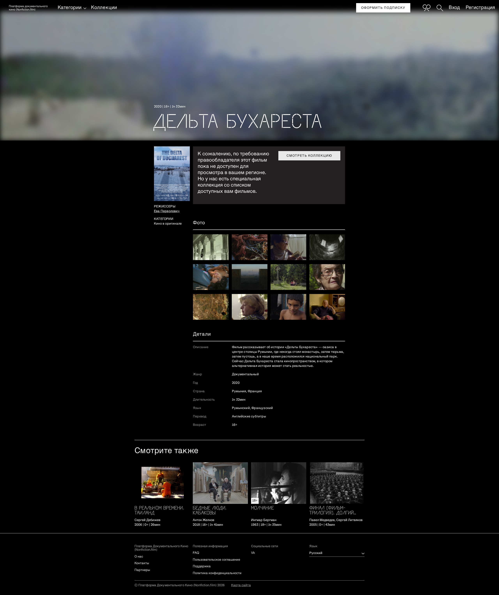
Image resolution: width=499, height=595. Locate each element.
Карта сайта (241, 585)
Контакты (141, 563)
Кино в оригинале (168, 223)
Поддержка (202, 566)
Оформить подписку (383, 8)
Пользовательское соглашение (216, 559)
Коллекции (104, 7)
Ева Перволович (167, 211)
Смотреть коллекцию (309, 155)
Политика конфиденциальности (217, 573)
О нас (138, 556)
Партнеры (142, 570)
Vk (253, 553)
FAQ (196, 553)
